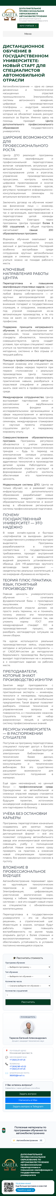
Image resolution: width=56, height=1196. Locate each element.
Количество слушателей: (16, 991)
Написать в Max (28, 1100)
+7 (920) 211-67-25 (17, 1060)
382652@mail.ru (17, 1075)
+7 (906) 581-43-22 (18, 1066)
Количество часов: (13, 981)
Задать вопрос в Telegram (28, 1106)
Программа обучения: (15, 963)
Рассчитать (28, 1002)
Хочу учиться (28, 26)
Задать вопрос (28, 1093)
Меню (28, 33)
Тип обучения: (11, 972)
